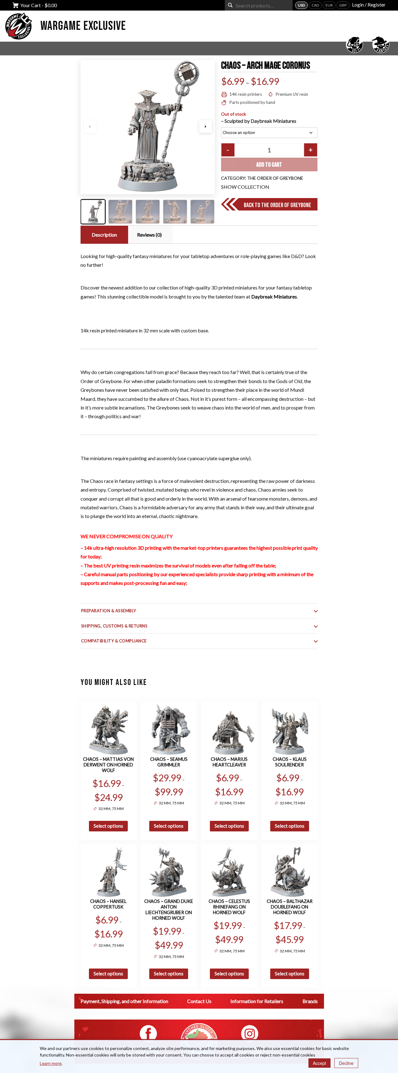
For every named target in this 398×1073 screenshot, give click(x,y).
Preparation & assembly (108, 610)
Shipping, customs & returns (114, 625)
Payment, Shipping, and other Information (124, 1001)
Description (104, 235)
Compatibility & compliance (114, 640)
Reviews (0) (149, 235)
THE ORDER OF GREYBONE (275, 178)
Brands (310, 1001)
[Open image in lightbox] (148, 127)
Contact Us (199, 1001)
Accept (319, 1063)
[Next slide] (205, 126)
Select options (108, 826)
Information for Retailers (256, 1001)
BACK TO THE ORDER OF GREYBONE (277, 205)
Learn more (51, 1063)
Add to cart (269, 165)
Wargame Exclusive (83, 26)
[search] (230, 5)
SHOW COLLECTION (245, 187)
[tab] (103, 235)
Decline (346, 1063)
